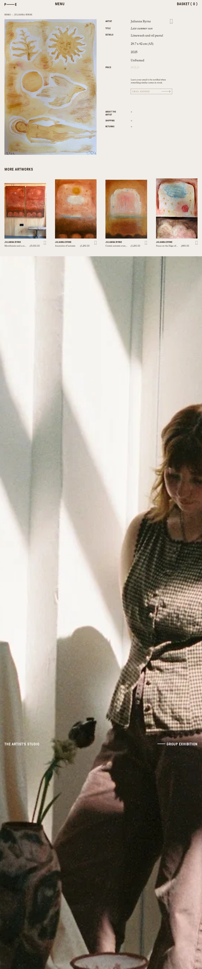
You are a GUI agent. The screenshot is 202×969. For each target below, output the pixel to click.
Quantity (113, 65)
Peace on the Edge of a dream (170, 246)
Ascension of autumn (65, 246)
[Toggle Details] (131, 111)
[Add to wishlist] (171, 21)
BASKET (187, 4)
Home (7, 14)
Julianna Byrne (23, 14)
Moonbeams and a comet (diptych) (20, 246)
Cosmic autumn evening (117, 246)
